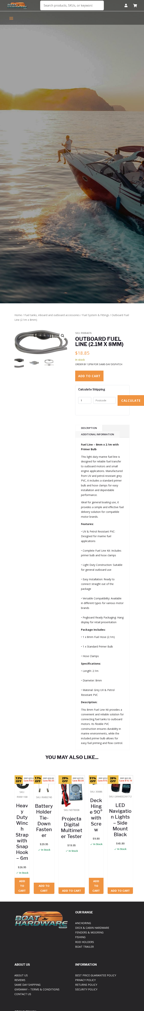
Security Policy (86, 989)
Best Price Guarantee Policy (95, 975)
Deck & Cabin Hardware (92, 927)
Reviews (19, 980)
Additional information (97, 434)
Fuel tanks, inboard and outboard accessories (52, 315)
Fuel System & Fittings (95, 315)
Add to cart (89, 376)
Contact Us (22, 994)
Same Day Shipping (27, 984)
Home (18, 315)
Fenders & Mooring (89, 932)
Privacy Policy (85, 980)
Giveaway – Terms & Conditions (36, 989)
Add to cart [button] (22, 885)
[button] (62, 335)
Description (89, 428)
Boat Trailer (84, 946)
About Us (21, 975)
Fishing (80, 937)
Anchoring (83, 923)
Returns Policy (86, 984)
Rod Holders (84, 942)
